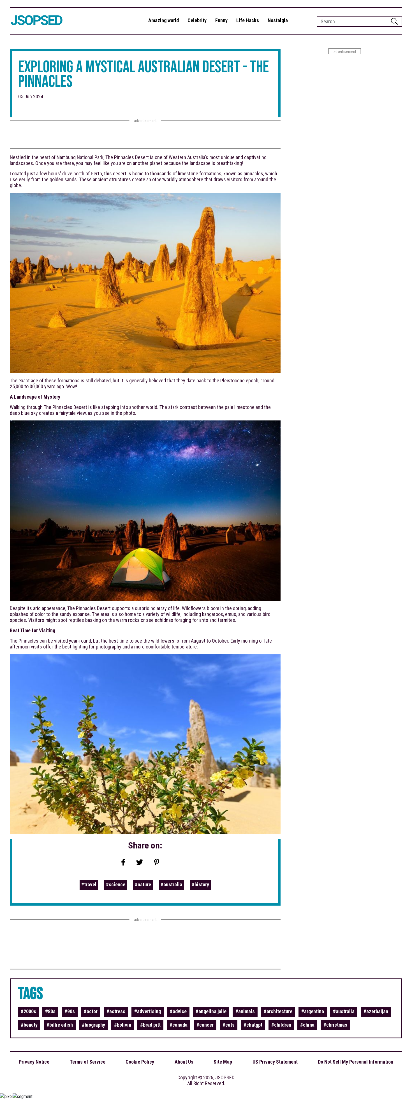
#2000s (28, 1011)
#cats (229, 1025)
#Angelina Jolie (211, 1011)
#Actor (91, 1011)
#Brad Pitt (150, 1025)
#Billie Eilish (60, 1025)
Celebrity (197, 20)
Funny (221, 20)
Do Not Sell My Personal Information (355, 1062)
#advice (178, 1011)
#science (115, 884)
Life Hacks (247, 20)
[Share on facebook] (123, 862)
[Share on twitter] (139, 862)
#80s (50, 1011)
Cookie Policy (140, 1062)
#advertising (147, 1011)
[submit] (394, 21)
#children (281, 1025)
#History (200, 884)
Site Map (223, 1062)
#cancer (205, 1025)
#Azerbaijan (376, 1011)
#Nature (143, 884)
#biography (93, 1025)
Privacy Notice (34, 1062)
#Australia (171, 884)
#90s (69, 1011)
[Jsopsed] (37, 21)
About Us (184, 1062)
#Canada (179, 1025)
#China (307, 1025)
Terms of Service (87, 1062)
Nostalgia (278, 20)
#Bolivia (122, 1025)
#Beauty (29, 1025)
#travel (88, 884)
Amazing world (163, 20)
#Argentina (312, 1011)
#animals (245, 1011)
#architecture (278, 1011)
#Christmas (335, 1025)
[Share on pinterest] (156, 862)
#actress (116, 1011)
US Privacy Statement (275, 1062)
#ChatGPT (253, 1025)
